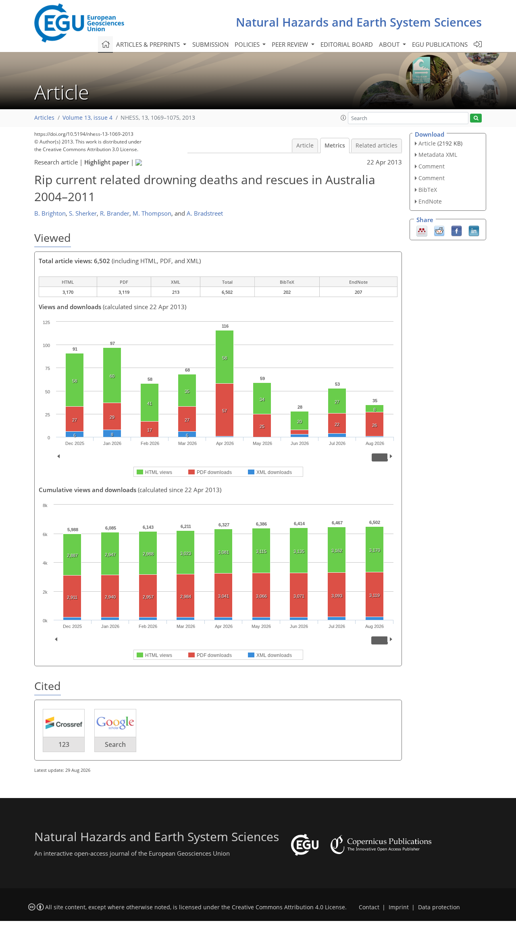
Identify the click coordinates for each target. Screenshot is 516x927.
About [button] (390, 44)
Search (115, 744)
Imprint (399, 907)
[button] (343, 117)
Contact (369, 907)
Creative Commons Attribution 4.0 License (288, 907)
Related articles (376, 145)
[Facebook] (456, 230)
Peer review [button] (291, 44)
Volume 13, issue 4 (87, 117)
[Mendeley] (421, 230)
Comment (431, 166)
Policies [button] (248, 44)
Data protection (439, 907)
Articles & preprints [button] (148, 44)
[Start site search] (476, 118)
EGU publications (440, 44)
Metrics (335, 145)
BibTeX (427, 189)
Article (305, 145)
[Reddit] (439, 230)
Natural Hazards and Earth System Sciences (359, 22)
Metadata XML (437, 154)
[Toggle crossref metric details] (63, 723)
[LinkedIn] (473, 230)
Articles (44, 117)
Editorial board (346, 44)
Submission (210, 44)
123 (63, 744)
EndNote (430, 201)
